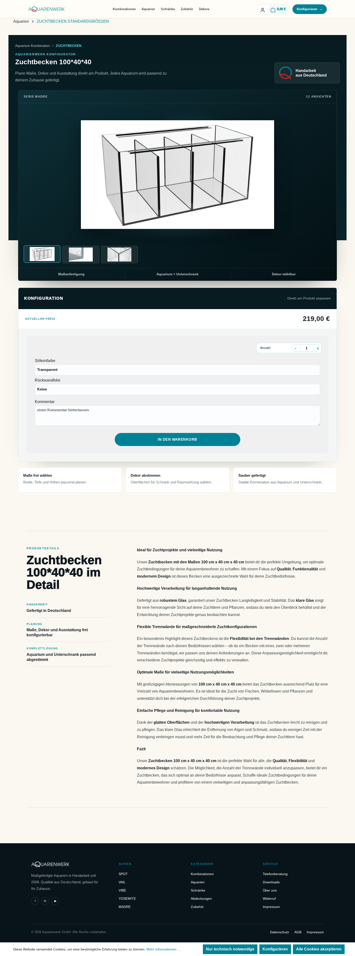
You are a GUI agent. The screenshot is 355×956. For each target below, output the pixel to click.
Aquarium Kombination (32, 46)
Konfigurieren (309, 9)
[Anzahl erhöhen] (317, 348)
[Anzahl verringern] (295, 348)
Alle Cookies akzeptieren (318, 949)
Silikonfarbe (45, 361)
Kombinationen (124, 9)
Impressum (271, 907)
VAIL (122, 882)
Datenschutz (279, 932)
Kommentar (45, 402)
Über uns (270, 890)
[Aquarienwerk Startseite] (46, 9)
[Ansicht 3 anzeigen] (119, 254)
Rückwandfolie (47, 380)
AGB (297, 932)
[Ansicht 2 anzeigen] (80, 254)
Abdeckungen (201, 898)
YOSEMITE (127, 898)
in (45, 901)
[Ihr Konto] (262, 9)
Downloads (271, 882)
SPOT (123, 874)
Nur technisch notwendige (230, 949)
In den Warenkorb (177, 439)
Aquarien (148, 9)
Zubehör (187, 9)
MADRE (125, 907)
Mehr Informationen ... (163, 949)
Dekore (204, 9)
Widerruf (269, 898)
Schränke (168, 9)
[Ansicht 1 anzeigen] (42, 254)
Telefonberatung (275, 874)
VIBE (122, 890)
